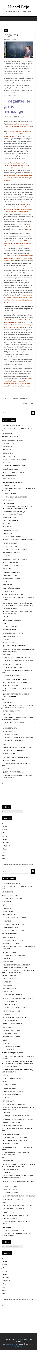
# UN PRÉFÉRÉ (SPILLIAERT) (10, 469)
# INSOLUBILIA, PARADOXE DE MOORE (14, 559)
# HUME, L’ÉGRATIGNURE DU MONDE (14, 459)
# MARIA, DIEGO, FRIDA (9, 731)
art (2, 823)
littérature (5, 836)
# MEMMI (5, 582)
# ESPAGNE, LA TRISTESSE (10, 485)
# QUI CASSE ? (6, 769)
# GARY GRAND (7, 527)
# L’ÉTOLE (5, 617)
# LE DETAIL (5, 639)
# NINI (4, 744)
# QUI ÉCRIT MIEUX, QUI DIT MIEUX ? (14, 646)
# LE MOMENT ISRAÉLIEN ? (10, 734)
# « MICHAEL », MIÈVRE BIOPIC (12, 636)
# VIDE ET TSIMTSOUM (9, 630)
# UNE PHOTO (6, 714)
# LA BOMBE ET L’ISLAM (9, 728)
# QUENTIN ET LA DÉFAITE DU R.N (13, 772)
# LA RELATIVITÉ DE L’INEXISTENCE (13, 741)
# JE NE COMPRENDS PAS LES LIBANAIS (14, 682)
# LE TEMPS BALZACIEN (9, 626)
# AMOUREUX (6, 463)
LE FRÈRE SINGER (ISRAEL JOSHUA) (13, 595)
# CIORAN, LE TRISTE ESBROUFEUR (13, 565)
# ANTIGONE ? (6, 524)
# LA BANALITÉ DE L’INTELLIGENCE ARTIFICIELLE (17, 661)
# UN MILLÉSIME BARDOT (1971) (12, 633)
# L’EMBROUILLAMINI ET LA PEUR (12, 482)
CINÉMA (4, 826)
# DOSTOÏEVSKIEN (8, 591)
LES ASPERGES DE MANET (10, 437)
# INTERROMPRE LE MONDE (11, 578)
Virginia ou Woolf (7, 446)
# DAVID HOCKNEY (8, 503)
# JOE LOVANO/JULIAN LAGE (11, 553)
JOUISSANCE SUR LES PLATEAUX (12, 440)
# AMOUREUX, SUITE (8, 456)
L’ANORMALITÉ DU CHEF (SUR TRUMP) (14, 679)
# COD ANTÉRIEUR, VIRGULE (11, 588)
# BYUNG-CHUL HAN (8, 643)
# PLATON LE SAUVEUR (9, 543)
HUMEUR (4, 830)
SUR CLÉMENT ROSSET (9, 475)
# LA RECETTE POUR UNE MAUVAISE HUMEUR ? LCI (18, 738)
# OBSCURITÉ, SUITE (8, 479)
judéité (4, 833)
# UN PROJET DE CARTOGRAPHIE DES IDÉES (16, 658)
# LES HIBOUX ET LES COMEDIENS (13, 750)
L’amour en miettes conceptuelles (16, 398)
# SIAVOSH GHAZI (7, 702)
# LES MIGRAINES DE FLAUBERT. (12, 425)
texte (3, 852)
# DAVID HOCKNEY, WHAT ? (11, 711)
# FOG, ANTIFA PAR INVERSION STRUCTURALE (17, 747)
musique (4, 839)
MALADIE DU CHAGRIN (9, 517)
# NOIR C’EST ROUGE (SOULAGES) (13, 472)
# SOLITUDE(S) (6, 654)
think (3, 859)
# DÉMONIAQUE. (7, 500)
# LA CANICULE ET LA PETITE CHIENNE (14, 549)
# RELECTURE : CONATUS (10, 685)
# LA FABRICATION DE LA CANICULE (13, 466)
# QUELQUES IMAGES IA (9, 546)
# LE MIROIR (6, 556)
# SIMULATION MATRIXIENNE (11, 664)
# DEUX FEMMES (7, 585)
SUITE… (4, 699)
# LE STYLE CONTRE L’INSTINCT (12, 536)
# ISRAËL (4, 623)
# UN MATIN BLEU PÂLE (9, 575)
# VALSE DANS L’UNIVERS (10, 530)
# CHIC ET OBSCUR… (8, 443)
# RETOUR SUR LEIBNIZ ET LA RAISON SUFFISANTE (18, 540)
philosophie (5, 842)
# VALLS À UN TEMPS (8, 754)
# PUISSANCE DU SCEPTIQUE (11, 572)
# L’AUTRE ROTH (7, 533)
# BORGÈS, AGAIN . (8, 453)
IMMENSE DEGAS (7, 434)
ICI (23, 865)
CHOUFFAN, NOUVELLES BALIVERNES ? (14, 497)
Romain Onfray (27, 403)
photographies (6, 846)
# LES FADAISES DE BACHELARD (12, 667)
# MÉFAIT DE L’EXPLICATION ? (11, 620)
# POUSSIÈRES (6, 450)
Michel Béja (18, 6)
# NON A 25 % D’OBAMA (10, 562)
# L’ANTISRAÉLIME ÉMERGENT (11, 676)
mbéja (15, 39)
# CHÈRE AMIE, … (7, 569)
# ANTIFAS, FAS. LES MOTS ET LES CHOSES (15, 757)
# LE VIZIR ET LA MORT (9, 494)
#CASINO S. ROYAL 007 (9, 760)
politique (4, 849)
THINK (5, 30)
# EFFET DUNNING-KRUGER (11, 520)
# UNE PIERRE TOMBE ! (9, 608)
